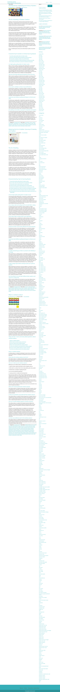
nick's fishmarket (42, 475)
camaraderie (27, 122)
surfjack (40, 580)
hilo (39, 309)
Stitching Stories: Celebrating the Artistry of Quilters (22, 5)
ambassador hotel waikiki (43, 132)
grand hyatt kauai (42, 278)
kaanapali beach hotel (43, 376)
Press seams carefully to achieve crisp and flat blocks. (19, 58)
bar (39, 160)
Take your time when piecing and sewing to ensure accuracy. (21, 57)
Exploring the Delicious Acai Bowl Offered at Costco (45, 49)
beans (40, 173)
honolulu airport (42, 326)
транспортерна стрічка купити (44, 47)
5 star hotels (41, 115)
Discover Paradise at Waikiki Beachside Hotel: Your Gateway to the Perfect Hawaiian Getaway (45, 32)
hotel (40, 331)
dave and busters (42, 228)
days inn (40, 229)
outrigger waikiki (42, 488)
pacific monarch (42, 493)
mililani (40, 452)
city (39, 207)
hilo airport (41, 310)
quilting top (22, 290)
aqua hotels (41, 138)
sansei (40, 546)
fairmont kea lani (42, 251)
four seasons (41, 265)
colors (31, 122)
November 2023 (42, 97)
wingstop (40, 671)
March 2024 (41, 92)
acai (39, 116)
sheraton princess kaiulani (43, 555)
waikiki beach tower (42, 626)
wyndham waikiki (42, 677)
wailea (40, 648)
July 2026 (40, 55)
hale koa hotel (41, 282)
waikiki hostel (41, 634)
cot (39, 219)
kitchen (40, 407)
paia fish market (42, 497)
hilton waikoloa (41, 318)
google (40, 276)
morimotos (41, 464)
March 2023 (41, 108)
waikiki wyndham (42, 642)
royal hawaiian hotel (42, 542)
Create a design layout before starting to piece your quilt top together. (22, 189)
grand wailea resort (42, 280)
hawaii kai (40, 295)
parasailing (41, 498)
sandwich (40, 545)
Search (40, 4)
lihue (40, 424)
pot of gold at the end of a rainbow (21, 431)
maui (40, 439)
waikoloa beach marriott (43, 646)
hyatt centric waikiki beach (43, 344)
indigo (18, 429)
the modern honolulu (42, 592)
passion (24, 124)
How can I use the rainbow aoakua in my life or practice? (20, 347)
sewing (16, 125)
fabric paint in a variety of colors (18, 427)
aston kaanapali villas (42, 148)
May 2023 (40, 105)
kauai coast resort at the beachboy (45, 397)
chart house (41, 198)
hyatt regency (41, 350)
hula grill (40, 339)
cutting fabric (30, 287)
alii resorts (41, 127)
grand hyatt (41, 277)
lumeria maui (41, 431)
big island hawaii (42, 181)
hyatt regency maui (42, 351)
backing (10, 287)
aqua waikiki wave (42, 142)
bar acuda (40, 161)
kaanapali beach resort (43, 377)
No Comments (24, 7)
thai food (40, 589)
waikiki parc (41, 635)
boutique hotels (42, 186)
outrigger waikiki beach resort (44, 489)
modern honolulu (42, 457)
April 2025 (40, 75)
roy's (40, 537)
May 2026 (40, 57)
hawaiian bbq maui (42, 302)
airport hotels (41, 124)
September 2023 (42, 100)
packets (40, 494)
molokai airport (41, 460)
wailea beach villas (42, 650)
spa (39, 566)
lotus (40, 427)
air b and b (41, 121)
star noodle (41, 571)
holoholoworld (12, 7)
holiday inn (41, 320)
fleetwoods (41, 260)
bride (40, 189)
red (13, 432)
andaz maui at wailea (42, 134)
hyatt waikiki (41, 353)
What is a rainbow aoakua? (16, 295)
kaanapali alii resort (42, 373)
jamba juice (41, 367)
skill (28, 290)
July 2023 (40, 102)
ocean (40, 479)
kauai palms (41, 400)
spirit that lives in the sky (13, 433)
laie (39, 418)
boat (40, 183)
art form (26, 286)
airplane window (28, 424)
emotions (29, 123)
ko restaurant (41, 410)
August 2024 (41, 85)
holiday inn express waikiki (43, 323)
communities (11, 123)
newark (40, 472)
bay (39, 163)
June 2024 (40, 88)
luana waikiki (41, 430)
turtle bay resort (42, 606)
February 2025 (41, 77)
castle (40, 194)
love (17, 124)
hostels (40, 330)
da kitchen (41, 224)
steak (40, 575)
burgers (40, 191)
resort (40, 531)
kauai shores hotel (42, 401)
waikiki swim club (42, 641)
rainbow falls (41, 525)
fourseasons (41, 272)
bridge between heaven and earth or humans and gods (22, 425)
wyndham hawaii (42, 675)
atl (39, 156)
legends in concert (42, 420)
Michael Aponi (41, 36)
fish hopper (41, 257)
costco (40, 218)
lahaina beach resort (42, 417)
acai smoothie (41, 120)
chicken (40, 206)
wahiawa (40, 621)
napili (40, 467)
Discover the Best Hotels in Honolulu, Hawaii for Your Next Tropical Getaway (45, 27)
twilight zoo (41, 609)
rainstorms (11, 432)
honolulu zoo (41, 328)
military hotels (41, 453)
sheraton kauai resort (43, 552)
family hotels (41, 253)
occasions (20, 124)
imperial (40, 359)
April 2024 (40, 90)
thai (39, 587)
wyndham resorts (42, 676)
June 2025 (40, 72)
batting (13, 287)
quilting (13, 125)
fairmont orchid (42, 252)
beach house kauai (42, 166)
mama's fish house (42, 434)
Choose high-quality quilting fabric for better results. (19, 181)
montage (40, 463)
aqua (40, 136)
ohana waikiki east (42, 481)
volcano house (41, 619)
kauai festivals (41, 398)
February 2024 (41, 93)
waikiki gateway (42, 633)
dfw (39, 233)
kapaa (40, 389)
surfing (40, 579)
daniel (40, 226)
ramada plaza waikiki (42, 527)
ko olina (40, 409)
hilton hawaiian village (43, 315)
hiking (40, 307)
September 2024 (42, 84)
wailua (40, 652)
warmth (29, 125)
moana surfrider (42, 456)
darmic (40, 227)
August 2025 (41, 69)
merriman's (41, 450)
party (40, 502)
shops (40, 559)
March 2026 (41, 60)
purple (40, 523)
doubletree (41, 243)
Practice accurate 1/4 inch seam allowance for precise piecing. (21, 185)
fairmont (40, 249)
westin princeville (42, 663)
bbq (39, 165)
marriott (40, 438)
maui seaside (41, 446)
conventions (41, 216)
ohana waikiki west (42, 482)
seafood (40, 548)
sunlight (19, 433)
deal (39, 231)
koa (39, 411)
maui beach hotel (42, 442)
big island (40, 179)
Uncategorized (16, 122)
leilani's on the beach (42, 423)
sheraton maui (41, 554)
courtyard (40, 220)
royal (40, 538)
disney (40, 239)
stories (19, 125)
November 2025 (42, 65)
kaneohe (40, 388)
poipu (40, 513)
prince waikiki (41, 518)
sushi (40, 581)
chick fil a (40, 204)
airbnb (40, 123)
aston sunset (41, 152)
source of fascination (32, 432)
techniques (22, 125)
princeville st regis (42, 522)
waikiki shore (41, 638)
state (40, 572)
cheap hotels (41, 200)
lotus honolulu (41, 428)
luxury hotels (41, 432)
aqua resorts (41, 141)
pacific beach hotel (42, 492)
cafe (39, 193)
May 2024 (40, 89)
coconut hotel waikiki (42, 211)
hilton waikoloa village (43, 319)
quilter (15, 290)
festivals (40, 255)
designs (25, 123)
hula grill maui (41, 340)
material (21, 289)
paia (39, 496)
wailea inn (40, 651)
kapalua (40, 390)
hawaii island (41, 294)
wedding (40, 659)
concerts (40, 214)
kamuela (40, 386)
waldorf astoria (41, 655)
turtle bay (40, 605)
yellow (21, 435)
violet (32, 433)
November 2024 (42, 81)
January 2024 (41, 94)
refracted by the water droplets (20, 432)
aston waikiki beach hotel (43, 154)
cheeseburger (41, 202)
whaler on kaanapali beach (43, 666)
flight (40, 261)
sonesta (40, 564)
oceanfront (41, 480)
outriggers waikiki (42, 490)
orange (22, 430)
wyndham (40, 672)
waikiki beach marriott (43, 625)
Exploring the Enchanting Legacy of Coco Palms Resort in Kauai (45, 16)
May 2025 (40, 73)
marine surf (41, 435)
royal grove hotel (42, 539)
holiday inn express (42, 322)
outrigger (40, 485)
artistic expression (31, 286)
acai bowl (40, 119)
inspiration (14, 124)
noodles (40, 476)
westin (40, 660)
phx (39, 509)
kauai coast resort (42, 396)
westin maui (41, 662)
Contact (51, 2)
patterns (30, 124)
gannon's (40, 274)
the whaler (41, 596)
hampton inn (41, 288)
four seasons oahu (42, 270)
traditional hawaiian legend (26, 433)
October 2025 (41, 67)
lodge (40, 426)
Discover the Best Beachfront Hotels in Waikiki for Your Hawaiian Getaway (45, 11)
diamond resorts (42, 236)
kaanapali (40, 371)
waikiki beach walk (42, 627)
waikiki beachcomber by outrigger (45, 630)
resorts (40, 533)
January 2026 (41, 63)
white (40, 667)
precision (34, 124)
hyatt (40, 343)
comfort (33, 122)
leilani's (40, 422)
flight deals (41, 262)
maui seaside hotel (42, 447)
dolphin (40, 241)
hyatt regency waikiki (42, 352)
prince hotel (41, 517)
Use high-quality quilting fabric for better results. (18, 55)
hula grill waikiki (42, 342)
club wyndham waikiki (43, 210)
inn (39, 363)
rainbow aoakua (31, 431)
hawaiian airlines (42, 301)
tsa (39, 604)
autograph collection (42, 158)
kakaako (40, 385)
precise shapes (11, 290)
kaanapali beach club (42, 375)
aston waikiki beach (42, 153)
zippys (40, 680)
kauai (40, 393)
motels (40, 465)
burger (40, 190)
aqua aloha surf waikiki (43, 137)
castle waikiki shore (42, 196)
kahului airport (41, 381)
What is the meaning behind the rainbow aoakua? (19, 344)
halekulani (41, 285)
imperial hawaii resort (43, 360)
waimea (40, 654)
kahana (40, 379)
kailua (40, 383)
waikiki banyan (41, 623)
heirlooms (10, 124)
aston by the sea (42, 145)
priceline (40, 515)
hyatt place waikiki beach (43, 348)
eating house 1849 (42, 244)
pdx (39, 504)
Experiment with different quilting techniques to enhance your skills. (22, 60)
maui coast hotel (42, 444)
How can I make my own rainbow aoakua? (17, 343)
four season (41, 264)
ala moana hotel (42, 125)
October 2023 (41, 98)
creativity (22, 123)
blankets (16, 287)
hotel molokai (41, 332)
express (40, 248)
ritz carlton (41, 535)
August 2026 (41, 53)
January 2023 (41, 110)
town (40, 601)
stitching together (32, 290)
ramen (40, 529)
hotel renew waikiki (42, 335)
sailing (40, 543)
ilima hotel (41, 357)
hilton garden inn (42, 313)
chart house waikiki (42, 199)
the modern (41, 591)
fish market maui (42, 258)
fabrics (18, 289)
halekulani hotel (42, 286)
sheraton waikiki (42, 556)
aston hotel (41, 146)
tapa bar (40, 584)
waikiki (40, 622)
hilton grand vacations (43, 314)
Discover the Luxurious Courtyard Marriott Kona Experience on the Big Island (45, 13)
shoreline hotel (41, 560)
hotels (40, 338)
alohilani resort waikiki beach (44, 131)
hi (39, 306)
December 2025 (41, 64)
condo (40, 215)
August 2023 (41, 101)
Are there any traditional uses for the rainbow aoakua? (19, 348)
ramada (40, 526)
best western (41, 178)
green (19, 428)
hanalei (40, 290)
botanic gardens (42, 185)
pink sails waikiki (42, 510)
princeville (41, 521)
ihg (39, 355)
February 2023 (41, 109)
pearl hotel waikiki (42, 508)
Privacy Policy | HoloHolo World (33, 688)
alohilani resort (41, 129)
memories (25, 289)
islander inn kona (42, 365)
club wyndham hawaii (43, 208)
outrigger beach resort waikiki (44, 486)
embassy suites (41, 245)
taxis (40, 585)
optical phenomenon (17, 430)
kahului (40, 380)
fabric (32, 123)
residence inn (41, 530)
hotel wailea (41, 336)
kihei (40, 405)
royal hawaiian (41, 541)
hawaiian (40, 299)
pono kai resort (41, 514)
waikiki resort (41, 637)
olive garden (41, 484)
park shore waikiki (42, 500)
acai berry (40, 117)
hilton (40, 311)
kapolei (40, 392)
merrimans (41, 451)
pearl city (40, 506)
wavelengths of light (15, 435)
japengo (40, 368)
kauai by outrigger (42, 394)
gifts (34, 123)
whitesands (41, 670)
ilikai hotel (41, 356)
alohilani (40, 128)
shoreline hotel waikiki (43, 562)
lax (39, 419)
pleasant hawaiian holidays (43, 512)
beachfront (41, 170)
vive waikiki (41, 618)
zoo (39, 681)
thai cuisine (41, 588)
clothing (19, 287)
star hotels (41, 570)
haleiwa (40, 284)
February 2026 (41, 61)
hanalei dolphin (41, 293)
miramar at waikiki (42, 455)
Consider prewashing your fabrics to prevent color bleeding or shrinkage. (23, 188)
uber (40, 610)
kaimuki (40, 384)
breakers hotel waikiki (43, 187)
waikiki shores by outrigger (44, 639)
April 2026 (40, 59)
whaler (40, 664)
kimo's (40, 406)
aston (40, 144)
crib (39, 222)
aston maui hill (41, 149)
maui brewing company (43, 443)
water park (41, 658)
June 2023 (40, 104)
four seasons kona (42, 266)
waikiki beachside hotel (43, 631)
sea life (40, 547)
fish (39, 256)
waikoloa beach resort (43, 647)
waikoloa (40, 644)
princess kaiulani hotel (43, 519)
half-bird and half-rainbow (25, 428)
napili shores (41, 468)
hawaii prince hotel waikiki (43, 297)
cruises (40, 223)
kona (40, 413)
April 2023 (40, 106)
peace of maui (41, 505)
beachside (41, 171)
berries (40, 174)
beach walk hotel (42, 167)
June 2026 (40, 56)
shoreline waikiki (42, 563)
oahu (40, 477)
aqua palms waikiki (42, 140)
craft (20, 123)
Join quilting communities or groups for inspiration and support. (21, 61)
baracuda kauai (41, 162)
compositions (16, 123)
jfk (39, 369)
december (41, 232)
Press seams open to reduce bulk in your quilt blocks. (19, 184)
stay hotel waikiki (42, 574)
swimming (41, 583)
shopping (40, 558)
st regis (40, 568)
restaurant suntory (42, 534)
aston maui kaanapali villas (43, 150)
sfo (39, 550)
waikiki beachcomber (42, 629)
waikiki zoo (41, 643)
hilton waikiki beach (42, 317)
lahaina (40, 415)
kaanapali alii (41, 372)
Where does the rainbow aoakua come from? (18, 341)
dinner (40, 237)
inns (39, 364)
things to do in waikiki (43, 597)
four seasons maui (42, 269)
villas (40, 614)
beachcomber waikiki (42, 169)
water (40, 656)
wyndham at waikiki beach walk (44, 674)
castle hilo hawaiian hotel (43, 195)
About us (47, 2)
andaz (40, 133)
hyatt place (41, 347)
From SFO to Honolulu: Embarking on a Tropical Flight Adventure (45, 21)
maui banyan (41, 440)
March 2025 (41, 76)
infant (40, 361)
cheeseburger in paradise (43, 203)
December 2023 (41, 96)
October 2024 (41, 82)
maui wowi (41, 448)
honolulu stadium (42, 327)
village (40, 613)
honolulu (40, 324)
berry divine (41, 175)
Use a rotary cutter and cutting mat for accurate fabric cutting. (21, 182)
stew (40, 576)
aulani (40, 157)
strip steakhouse (42, 577)
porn (40, 26)
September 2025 (42, 68)
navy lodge (41, 471)
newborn (40, 473)
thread (26, 125)
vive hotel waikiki (42, 617)
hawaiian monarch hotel (43, 305)
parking (40, 501)
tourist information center (43, 600)
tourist (40, 598)
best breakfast (41, 177)
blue (11, 425)
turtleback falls (41, 608)
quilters (10, 125)
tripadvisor (41, 602)
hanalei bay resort (42, 291)
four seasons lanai (42, 268)
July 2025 (40, 71)
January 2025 (41, 79)
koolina (40, 414)
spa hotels (41, 567)
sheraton (40, 551)
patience (27, 124)
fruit (39, 273)
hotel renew (41, 334)
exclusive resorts (42, 247)
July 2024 (40, 86)
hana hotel (41, 289)
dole (39, 240)
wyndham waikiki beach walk (44, 679)
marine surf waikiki (42, 436)
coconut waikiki (41, 212)
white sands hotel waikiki (43, 668)
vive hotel (40, 615)
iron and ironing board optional (25, 429)
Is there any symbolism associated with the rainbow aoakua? (21, 346)
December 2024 (41, 80)
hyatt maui (41, 346)
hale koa (40, 281)
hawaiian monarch (42, 303)
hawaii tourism (41, 298)
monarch (40, 461)
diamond (40, 235)
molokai (40, 459)
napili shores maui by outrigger (44, 469)
